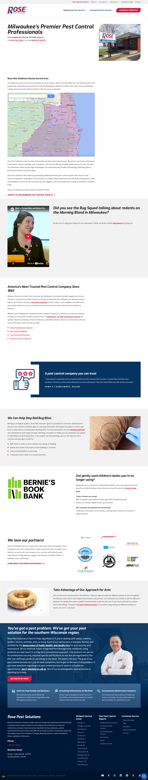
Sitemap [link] (52, 775)
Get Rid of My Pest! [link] (19, 678)
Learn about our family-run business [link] (24, 563)
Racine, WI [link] (81, 745)
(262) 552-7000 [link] (17, 40)
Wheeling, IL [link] (81, 742)
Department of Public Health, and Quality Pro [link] (46, 645)
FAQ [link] (124, 723)
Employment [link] (60, 775)
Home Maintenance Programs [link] (21, 327)
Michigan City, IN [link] (83, 755)
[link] (80, 2)
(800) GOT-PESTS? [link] (38, 40)
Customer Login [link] (127, 2)
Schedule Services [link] (128, 10)
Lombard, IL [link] (81, 736)
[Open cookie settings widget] (3, 776)
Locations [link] (102, 2)
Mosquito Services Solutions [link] (20, 338)
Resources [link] (113, 2)
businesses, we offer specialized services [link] (63, 316)
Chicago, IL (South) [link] (84, 726)
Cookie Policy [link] (42, 775)
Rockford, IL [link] (81, 739)
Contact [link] (138, 2)
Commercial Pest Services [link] (100, 11)
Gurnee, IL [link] (80, 732)
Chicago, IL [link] (81, 723)
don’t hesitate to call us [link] (34, 669)
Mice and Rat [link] (15, 331)
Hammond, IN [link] (82, 748)
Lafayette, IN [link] (81, 761)
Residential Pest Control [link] (108, 723)
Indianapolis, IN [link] (82, 752)
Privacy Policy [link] (32, 775)
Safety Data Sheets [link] (129, 730)
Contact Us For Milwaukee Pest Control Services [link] (30, 195)
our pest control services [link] (87, 604)
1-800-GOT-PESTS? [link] (14, 745)
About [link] (93, 2)
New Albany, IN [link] (82, 765)
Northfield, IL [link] (82, 729)
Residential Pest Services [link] (74, 11)
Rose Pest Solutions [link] (39, 302)
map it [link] (40, 37)
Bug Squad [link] (117, 223)
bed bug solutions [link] (77, 430)
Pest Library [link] (104, 737)
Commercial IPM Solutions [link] (20, 335)
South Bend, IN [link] (82, 758)
